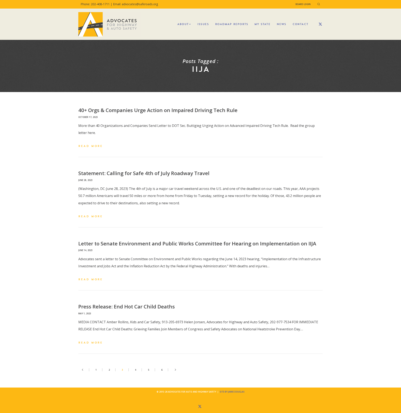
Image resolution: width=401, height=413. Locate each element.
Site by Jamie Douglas (232, 391)
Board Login (303, 4)
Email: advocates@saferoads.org (135, 4)
